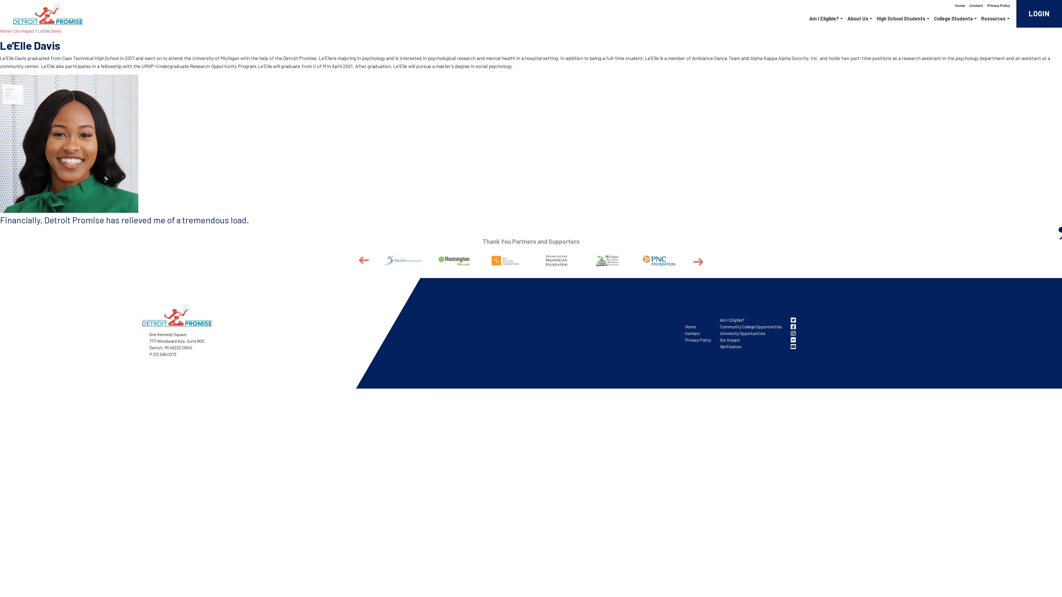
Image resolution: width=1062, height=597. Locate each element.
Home (960, 5)
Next (698, 261)
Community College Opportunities (751, 326)
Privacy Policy (998, 5)
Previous (364, 261)
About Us (857, 18)
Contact (976, 5)
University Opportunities (742, 333)
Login (1039, 13)
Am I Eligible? (824, 18)
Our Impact (24, 30)
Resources (993, 18)
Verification (730, 346)
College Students (953, 18)
